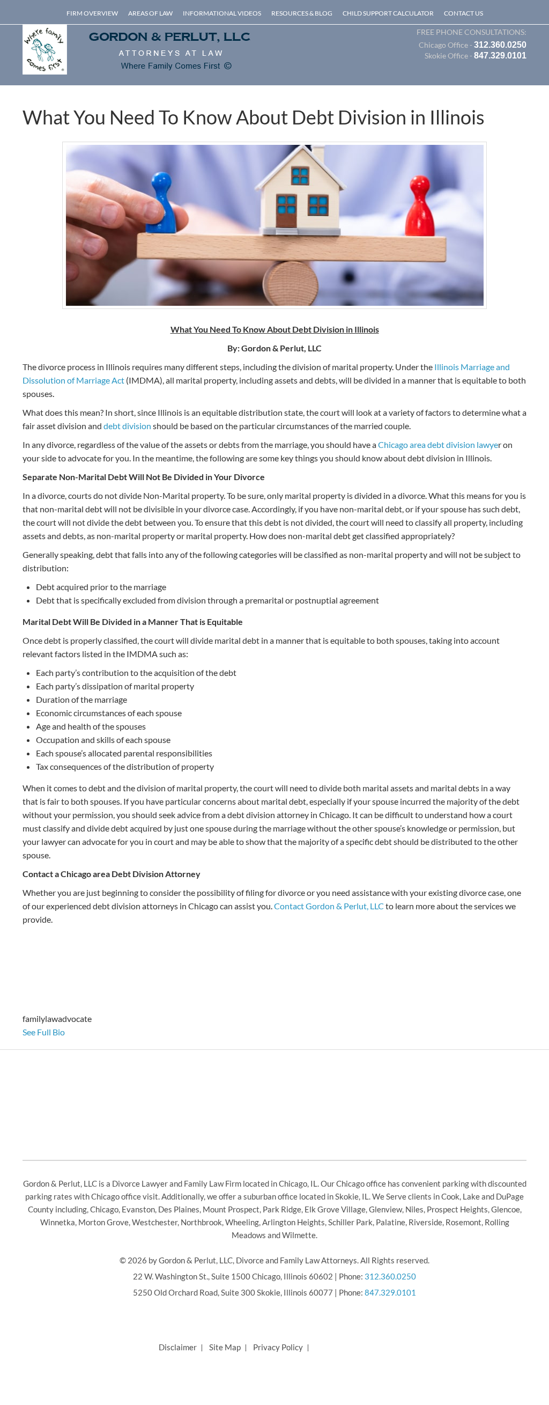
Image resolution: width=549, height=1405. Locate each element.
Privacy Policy (278, 1347)
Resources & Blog (301, 13)
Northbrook (201, 1222)
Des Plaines (178, 1209)
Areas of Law (150, 13)
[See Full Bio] (70, 1032)
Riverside (425, 1222)
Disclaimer (178, 1347)
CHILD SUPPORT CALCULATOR (388, 13)
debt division (127, 426)
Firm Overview (92, 13)
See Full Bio (44, 1032)
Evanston (138, 1209)
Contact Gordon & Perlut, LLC (329, 906)
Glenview (385, 1209)
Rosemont (463, 1222)
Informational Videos (222, 13)
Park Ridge (282, 1209)
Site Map (225, 1347)
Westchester (154, 1222)
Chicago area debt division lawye (438, 444)
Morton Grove (103, 1222)
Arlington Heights (293, 1222)
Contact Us (463, 13)
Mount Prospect (231, 1209)
